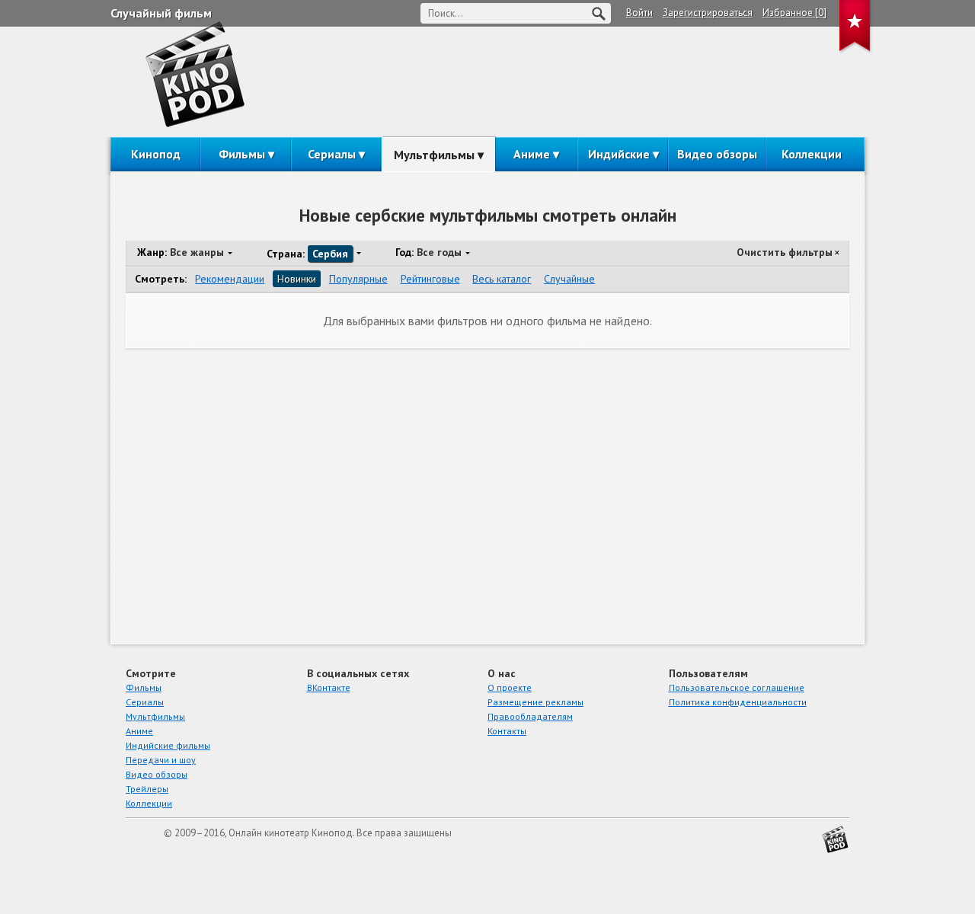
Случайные (569, 279)
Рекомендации (229, 279)
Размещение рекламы (535, 702)
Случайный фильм (161, 13)
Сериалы (332, 153)
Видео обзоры (717, 153)
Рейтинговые (430, 279)
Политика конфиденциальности (738, 702)
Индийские (619, 153)
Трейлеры (147, 788)
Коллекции (812, 153)
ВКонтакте (328, 687)
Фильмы (242, 153)
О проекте (510, 687)
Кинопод (156, 153)
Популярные (358, 279)
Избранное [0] (794, 12)
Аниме (531, 153)
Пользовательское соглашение (736, 687)
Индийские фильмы (168, 745)
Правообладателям (530, 716)
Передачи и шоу (161, 759)
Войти (639, 12)
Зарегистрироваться (708, 12)
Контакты (507, 731)
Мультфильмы (434, 154)
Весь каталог (501, 279)
